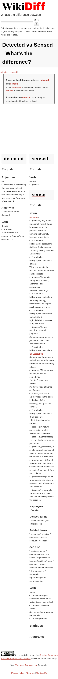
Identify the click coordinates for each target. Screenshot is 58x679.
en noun (34, 217)
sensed (13, 72)
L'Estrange (38, 353)
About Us (30, 673)
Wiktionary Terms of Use (26, 665)
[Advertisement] (29, 128)
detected (4, 72)
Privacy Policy (17, 673)
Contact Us (41, 673)
